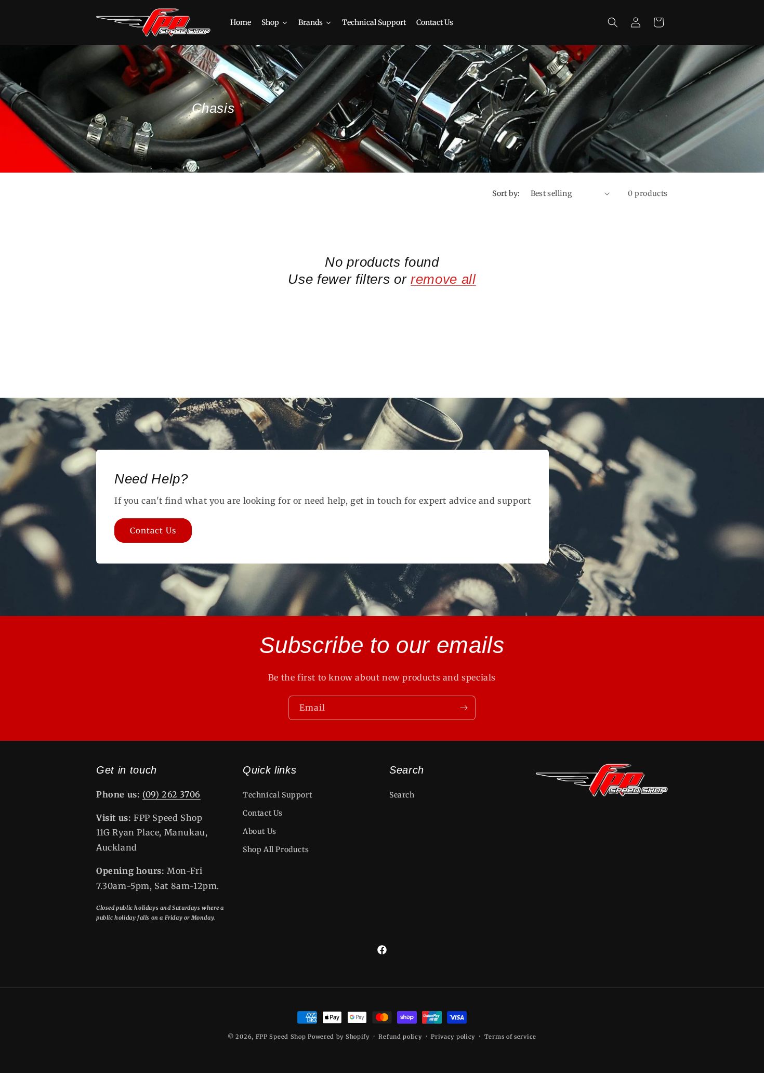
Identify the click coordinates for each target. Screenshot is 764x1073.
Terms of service (510, 1036)
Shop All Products (276, 849)
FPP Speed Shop (281, 1036)
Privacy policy (453, 1036)
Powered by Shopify (339, 1036)
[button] (612, 22)
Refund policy (399, 1036)
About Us (259, 831)
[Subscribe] (463, 708)
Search (402, 795)
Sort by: (506, 193)
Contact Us (153, 530)
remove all (443, 279)
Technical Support (277, 795)
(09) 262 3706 (171, 794)
